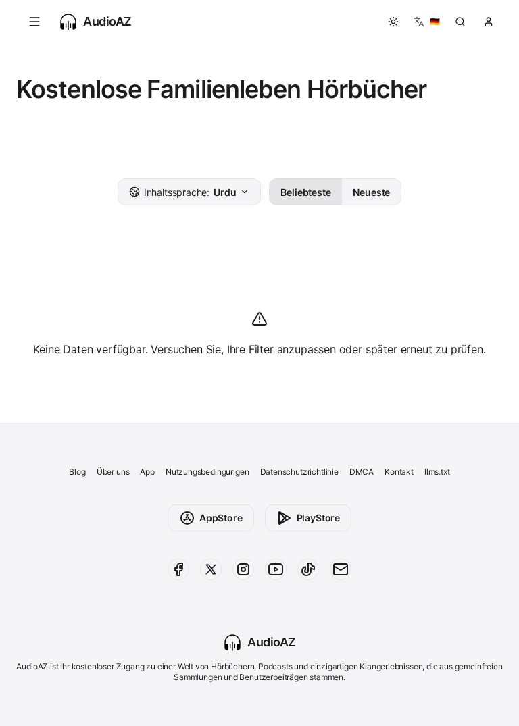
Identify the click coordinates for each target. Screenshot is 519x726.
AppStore (221, 517)
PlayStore (318, 517)
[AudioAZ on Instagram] (243, 569)
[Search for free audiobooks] (460, 21)
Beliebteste (305, 192)
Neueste (371, 192)
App (147, 472)
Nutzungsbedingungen (207, 472)
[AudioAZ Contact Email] (340, 569)
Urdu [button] (190, 192)
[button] (34, 21)
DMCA (361, 472)
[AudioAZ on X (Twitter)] (211, 569)
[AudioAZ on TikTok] (308, 569)
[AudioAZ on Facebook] (178, 569)
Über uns (113, 472)
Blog (77, 472)
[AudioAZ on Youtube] (276, 569)
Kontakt (399, 472)
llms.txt (437, 472)
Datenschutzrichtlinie (299, 472)
